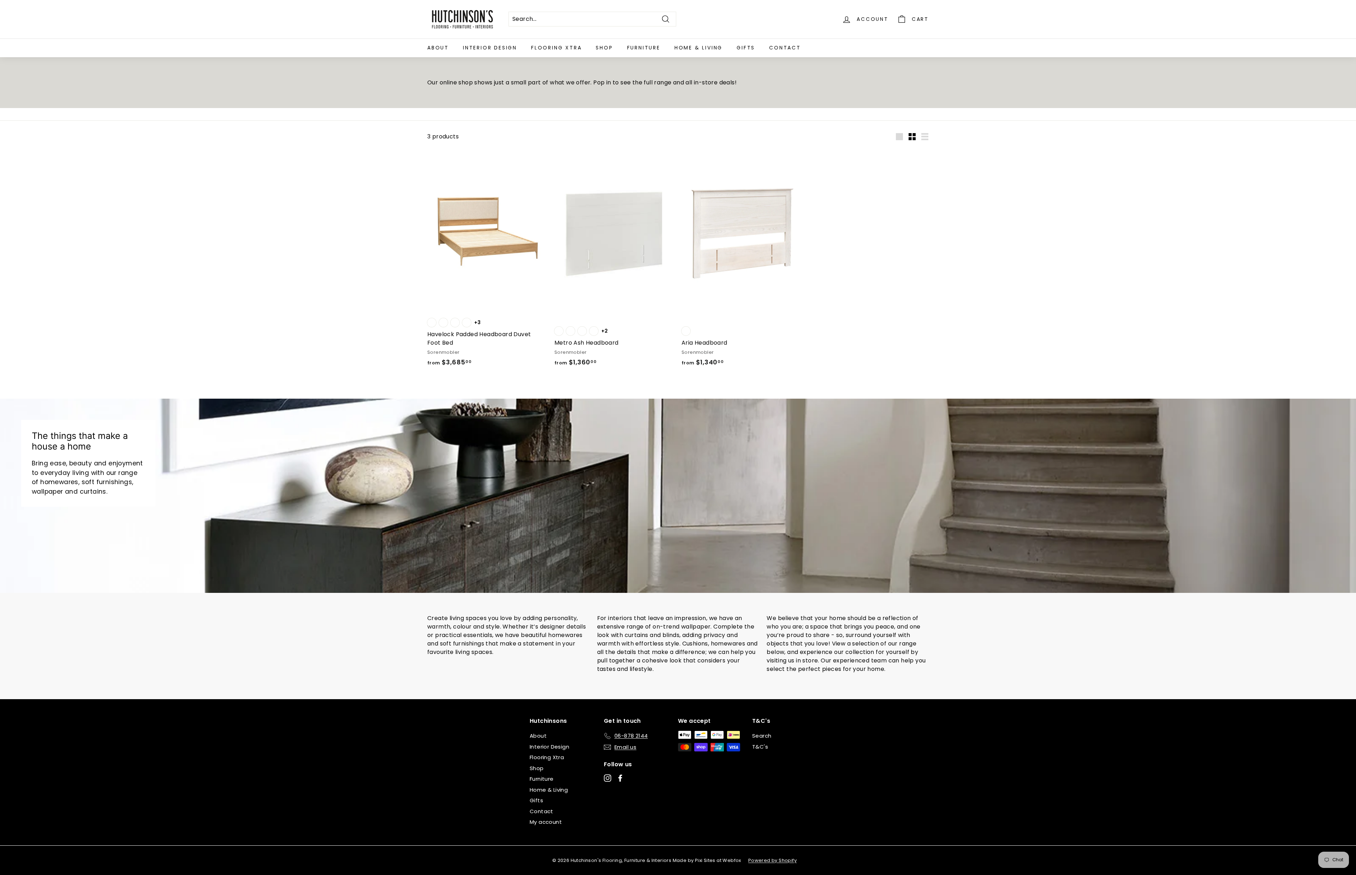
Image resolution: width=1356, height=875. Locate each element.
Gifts (746, 47)
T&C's (760, 746)
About (438, 47)
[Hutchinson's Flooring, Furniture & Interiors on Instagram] (607, 778)
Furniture (643, 47)
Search (761, 735)
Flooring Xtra (556, 47)
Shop (604, 47)
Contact (785, 47)
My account (546, 822)
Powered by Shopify (772, 860)
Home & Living (698, 47)
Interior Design (490, 47)
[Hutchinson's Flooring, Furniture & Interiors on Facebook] (620, 778)
